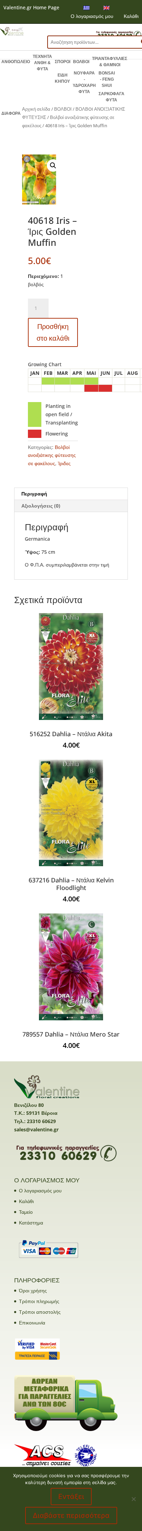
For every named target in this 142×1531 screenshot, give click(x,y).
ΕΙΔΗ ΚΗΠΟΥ (62, 78)
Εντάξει (71, 1496)
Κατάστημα (31, 1222)
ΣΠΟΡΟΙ (62, 61)
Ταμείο (26, 1212)
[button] (53, 165)
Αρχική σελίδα (36, 109)
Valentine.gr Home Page (31, 7)
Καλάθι (131, 16)
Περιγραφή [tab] (34, 493)
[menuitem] (86, 7)
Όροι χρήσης (33, 1290)
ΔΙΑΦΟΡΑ (11, 113)
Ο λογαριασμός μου (92, 16)
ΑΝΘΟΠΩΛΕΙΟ (15, 61)
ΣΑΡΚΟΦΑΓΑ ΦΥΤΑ (111, 96)
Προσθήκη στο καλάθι (53, 332)
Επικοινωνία (32, 1322)
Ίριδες (64, 463)
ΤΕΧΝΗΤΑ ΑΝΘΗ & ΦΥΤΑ (42, 62)
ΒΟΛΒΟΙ (81, 61)
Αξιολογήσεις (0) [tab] (40, 505)
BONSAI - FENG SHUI (107, 79)
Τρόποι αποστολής (40, 1312)
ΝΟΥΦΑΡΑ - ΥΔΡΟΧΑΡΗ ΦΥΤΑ (84, 82)
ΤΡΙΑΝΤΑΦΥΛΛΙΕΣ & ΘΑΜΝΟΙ (109, 61)
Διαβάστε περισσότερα (71, 1515)
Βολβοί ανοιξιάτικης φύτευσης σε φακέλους (52, 455)
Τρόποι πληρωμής (39, 1301)
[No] (133, 1498)
